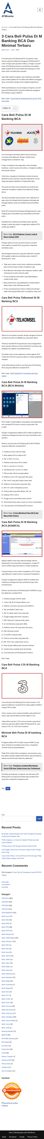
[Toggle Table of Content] (13, 108)
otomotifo (5, 887)
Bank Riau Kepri (7, 1010)
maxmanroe (6, 884)
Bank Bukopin (6, 934)
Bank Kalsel (6, 970)
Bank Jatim (6, 963)
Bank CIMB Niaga (8, 938)
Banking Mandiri (7, 1031)
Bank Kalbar (6, 966)
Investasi (5, 1046)
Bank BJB (5, 920)
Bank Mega (6, 981)
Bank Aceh (5, 916)
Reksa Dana (6, 1064)
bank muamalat (7, 984)
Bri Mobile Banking (8, 1038)
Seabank (5, 1067)
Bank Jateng (6, 959)
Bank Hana (5, 952)
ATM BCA (5, 898)
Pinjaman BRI (6, 1060)
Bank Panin (6, 1002)
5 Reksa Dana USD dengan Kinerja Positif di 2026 (19, 846)
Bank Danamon (7, 941)
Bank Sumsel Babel (8, 1020)
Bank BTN (5, 927)
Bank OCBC (6, 999)
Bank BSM (5, 923)
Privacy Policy (32, 1137)
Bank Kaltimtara (7, 974)
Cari (3, 815)
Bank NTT (5, 995)
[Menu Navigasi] (39, 10)
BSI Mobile (5, 1042)
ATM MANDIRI (7, 913)
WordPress (31, 1132)
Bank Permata (7, 1006)
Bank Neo (5, 992)
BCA (8, 788)
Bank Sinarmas (7, 1013)
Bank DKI (5, 949)
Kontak (22, 1137)
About (4, 1137)
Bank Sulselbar (7, 1017)
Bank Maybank (7, 977)
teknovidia (5, 882)
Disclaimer (13, 1137)
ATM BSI (5, 909)
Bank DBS (5, 945)
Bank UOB (5, 1028)
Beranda (4, 27)
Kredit (4, 1053)
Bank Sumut (6, 1024)
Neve (11, 1132)
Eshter (7, 50)
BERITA (4, 1035)
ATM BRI (5, 905)
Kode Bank (5, 1049)
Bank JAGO (6, 956)
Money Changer (7, 1056)
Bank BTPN (6, 931)
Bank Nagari (6, 988)
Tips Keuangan (7, 1071)
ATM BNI (5, 902)
